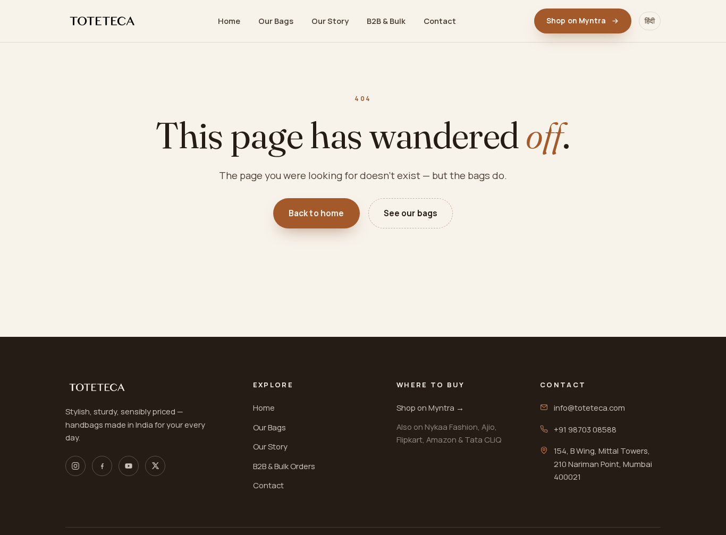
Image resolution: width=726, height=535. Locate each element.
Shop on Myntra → (430, 407)
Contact (440, 20)
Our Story (330, 20)
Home (229, 20)
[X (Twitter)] (155, 466)
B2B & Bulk (386, 20)
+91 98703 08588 (585, 429)
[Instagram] (75, 466)
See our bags (411, 213)
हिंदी (650, 21)
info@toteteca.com (589, 407)
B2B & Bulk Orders (284, 466)
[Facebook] (102, 466)
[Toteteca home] (102, 21)
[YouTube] (129, 466)
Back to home (316, 213)
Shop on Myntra (576, 20)
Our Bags (275, 20)
